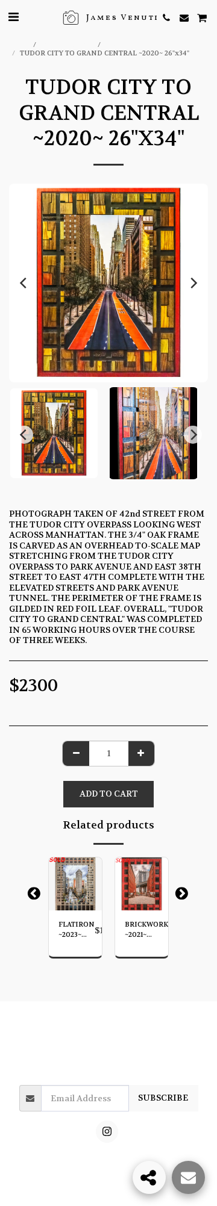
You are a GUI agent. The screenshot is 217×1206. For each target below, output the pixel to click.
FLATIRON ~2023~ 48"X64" (76, 930)
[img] (75, 883)
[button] (13, 17)
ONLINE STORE (68, 44)
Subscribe (163, 1097)
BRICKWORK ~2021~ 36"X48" (146, 930)
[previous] (24, 283)
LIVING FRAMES (134, 44)
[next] (193, 283)
